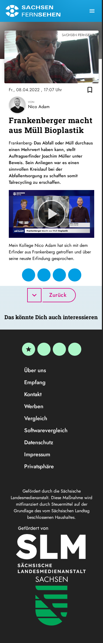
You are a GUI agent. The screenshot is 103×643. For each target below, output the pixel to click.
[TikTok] (74, 349)
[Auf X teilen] (44, 275)
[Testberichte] (28, 349)
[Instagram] (59, 349)
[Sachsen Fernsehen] (33, 11)
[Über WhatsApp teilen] (59, 275)
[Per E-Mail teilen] (74, 275)
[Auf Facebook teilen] (28, 275)
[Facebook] (44, 349)
